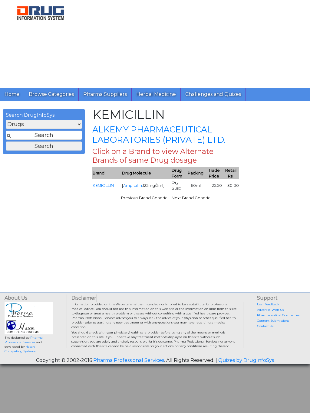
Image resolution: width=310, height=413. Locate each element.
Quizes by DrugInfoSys (246, 360)
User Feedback (268, 304)
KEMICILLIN (103, 185)
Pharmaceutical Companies (278, 315)
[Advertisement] (195, 42)
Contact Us (265, 326)
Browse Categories (51, 94)
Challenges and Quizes (213, 94)
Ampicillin (132, 185)
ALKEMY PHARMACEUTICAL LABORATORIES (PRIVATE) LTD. (158, 134)
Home (12, 94)
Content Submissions (273, 321)
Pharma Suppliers (105, 94)
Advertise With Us (270, 310)
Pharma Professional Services (128, 360)
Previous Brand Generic (144, 198)
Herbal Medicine (156, 94)
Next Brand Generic (191, 198)
